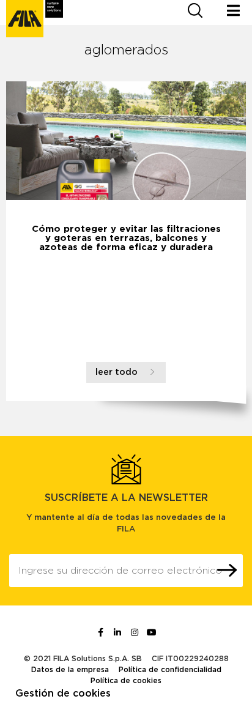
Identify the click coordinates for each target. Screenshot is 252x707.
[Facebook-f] (100, 632)
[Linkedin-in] (117, 632)
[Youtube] (151, 632)
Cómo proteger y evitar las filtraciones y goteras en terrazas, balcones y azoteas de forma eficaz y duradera (126, 238)
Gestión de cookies (63, 693)
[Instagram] (134, 632)
